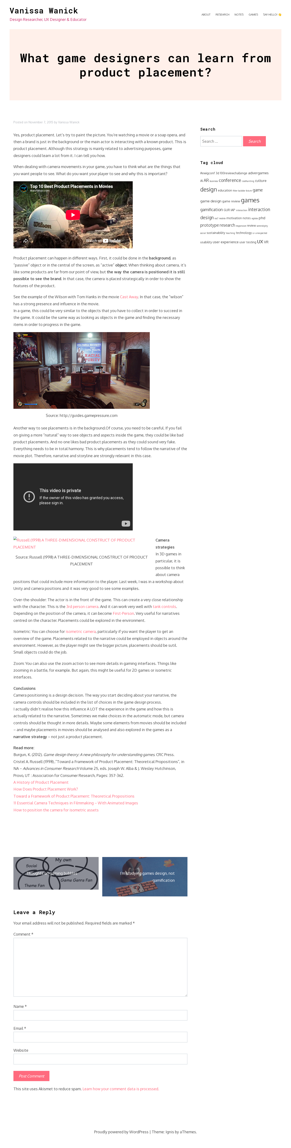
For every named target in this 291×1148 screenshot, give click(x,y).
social (203, 233)
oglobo (255, 218)
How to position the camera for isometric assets (56, 810)
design (208, 189)
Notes (239, 14)
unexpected (261, 233)
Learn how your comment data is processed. (120, 1088)
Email (19, 1028)
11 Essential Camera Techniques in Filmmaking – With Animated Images (75, 803)
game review (231, 201)
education (225, 190)
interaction (241, 210)
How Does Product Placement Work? (45, 789)
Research (222, 14)
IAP (233, 210)
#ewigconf (207, 173)
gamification (211, 209)
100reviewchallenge (233, 173)
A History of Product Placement (41, 782)
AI (201, 181)
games (250, 200)
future (249, 190)
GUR (227, 210)
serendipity (262, 225)
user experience (226, 242)
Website (20, 1050)
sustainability (216, 233)
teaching (230, 233)
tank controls (164, 606)
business (214, 181)
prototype (209, 225)
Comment (23, 934)
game (258, 190)
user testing (247, 242)
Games (253, 14)
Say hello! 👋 (272, 14)
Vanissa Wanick (44, 10)
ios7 (216, 218)
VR (266, 242)
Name (20, 1006)
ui (254, 233)
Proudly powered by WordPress (121, 1131)
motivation (234, 218)
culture (261, 180)
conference (230, 180)
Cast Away (129, 296)
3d (217, 173)
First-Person (123, 613)
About (206, 14)
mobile (222, 218)
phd (262, 218)
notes (247, 218)
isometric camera (81, 631)
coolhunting (248, 181)
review (251, 225)
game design (210, 201)
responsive (241, 225)
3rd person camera (82, 606)
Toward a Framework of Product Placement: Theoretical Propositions (73, 796)
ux (260, 241)
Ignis (170, 1131)
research (227, 225)
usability (206, 242)
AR (206, 180)
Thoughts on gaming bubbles (51, 873)
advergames (258, 173)
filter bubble (239, 190)
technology (244, 233)
